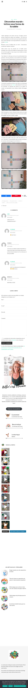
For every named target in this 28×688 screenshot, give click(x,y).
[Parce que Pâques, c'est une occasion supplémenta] (5, 452)
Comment (3, 318)
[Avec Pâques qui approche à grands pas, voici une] (5, 470)
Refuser (10, 686)
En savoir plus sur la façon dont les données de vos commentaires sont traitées (13, 348)
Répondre (9, 217)
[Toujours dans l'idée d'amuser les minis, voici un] (5, 488)
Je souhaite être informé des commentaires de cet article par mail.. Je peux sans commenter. (13, 339)
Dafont (13, 84)
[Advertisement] (14, 32)
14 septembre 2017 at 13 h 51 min (13, 244)
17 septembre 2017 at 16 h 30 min (13, 278)
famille (3, 202)
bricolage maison (5, 200)
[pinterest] (24, 1)
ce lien (6, 42)
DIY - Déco (14, 19)
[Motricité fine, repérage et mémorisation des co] (5, 479)
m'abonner (14, 340)
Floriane (4, 205)
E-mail (3, 305)
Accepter (5, 686)
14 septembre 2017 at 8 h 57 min (12, 215)
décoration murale (13, 200)
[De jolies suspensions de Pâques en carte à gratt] (5, 461)
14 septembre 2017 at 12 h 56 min (16, 230)
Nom (2, 299)
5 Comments (18, 29)
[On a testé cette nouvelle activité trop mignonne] (5, 497)
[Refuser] (26, 684)
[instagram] (26, 1)
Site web (3, 312)
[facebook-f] (22, 1)
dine (8, 214)
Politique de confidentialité (20, 686)
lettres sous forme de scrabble (12, 202)
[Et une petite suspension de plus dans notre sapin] (5, 525)
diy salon (20, 200)
